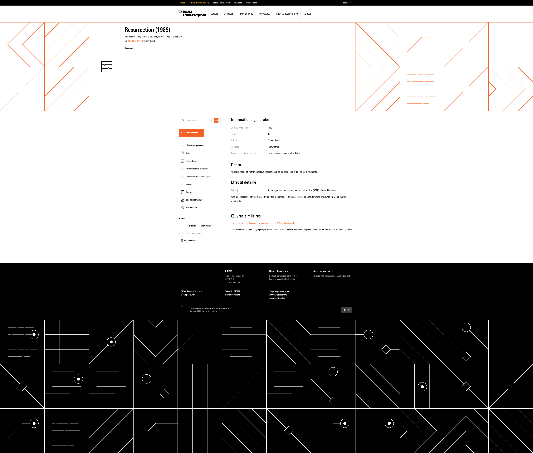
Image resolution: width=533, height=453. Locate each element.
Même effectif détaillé (286, 223)
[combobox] (200, 120)
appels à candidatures (222, 2)
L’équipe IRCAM (188, 294)
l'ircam (182, 2)
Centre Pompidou (232, 294)
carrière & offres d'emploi (199, 2)
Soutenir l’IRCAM (232, 291)
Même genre (238, 223)
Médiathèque (246, 13)
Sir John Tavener (136, 40)
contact (307, 13)
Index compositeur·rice (287, 13)
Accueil (214, 13)
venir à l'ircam (251, 2)
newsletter (238, 2)
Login (345, 2)
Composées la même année (260, 223)
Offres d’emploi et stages (192, 291)
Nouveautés (264, 13)
